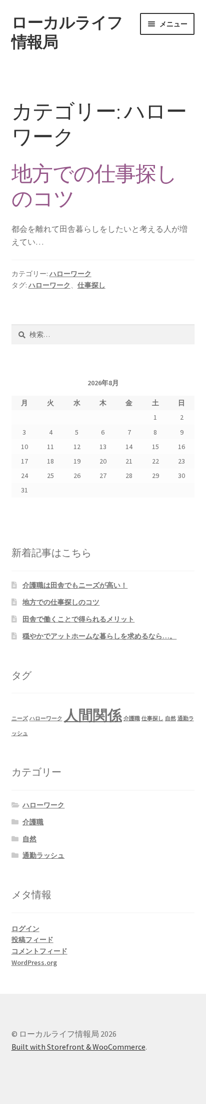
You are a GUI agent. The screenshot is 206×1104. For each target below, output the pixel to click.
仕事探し (92, 285)
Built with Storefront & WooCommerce (79, 1047)
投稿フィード (33, 939)
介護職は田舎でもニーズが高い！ (75, 585)
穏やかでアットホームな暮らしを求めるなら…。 (99, 635)
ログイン (26, 928)
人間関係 (93, 715)
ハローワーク (71, 273)
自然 (170, 718)
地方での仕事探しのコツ (94, 186)
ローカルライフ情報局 (67, 32)
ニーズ (20, 718)
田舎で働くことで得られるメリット (78, 619)
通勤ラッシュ (43, 855)
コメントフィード (40, 950)
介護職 (132, 718)
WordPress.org (34, 962)
